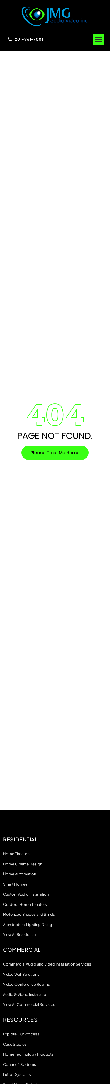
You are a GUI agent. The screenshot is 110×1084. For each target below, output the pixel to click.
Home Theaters (17, 853)
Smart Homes (15, 884)
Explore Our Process (21, 1034)
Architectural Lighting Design (28, 924)
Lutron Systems (17, 1074)
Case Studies (15, 1044)
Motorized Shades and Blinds (29, 914)
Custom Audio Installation (26, 894)
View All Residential (20, 934)
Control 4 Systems (19, 1064)
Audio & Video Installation (25, 994)
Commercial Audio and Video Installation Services (47, 964)
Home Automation (19, 874)
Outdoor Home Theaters (25, 904)
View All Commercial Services (29, 1004)
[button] (98, 39)
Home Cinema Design (22, 864)
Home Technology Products (28, 1054)
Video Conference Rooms (26, 984)
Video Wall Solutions (21, 974)
